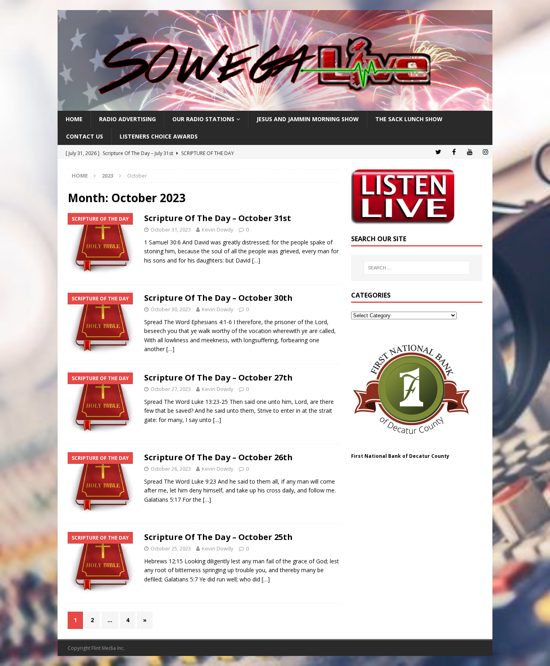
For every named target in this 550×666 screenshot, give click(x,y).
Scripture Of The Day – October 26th (218, 457)
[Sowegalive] (275, 106)
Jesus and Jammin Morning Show (307, 119)
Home (74, 119)
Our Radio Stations (203, 119)
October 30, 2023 (171, 309)
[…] (256, 260)
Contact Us (84, 136)
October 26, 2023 (171, 468)
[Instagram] (485, 152)
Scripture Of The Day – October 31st (217, 218)
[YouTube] (470, 152)
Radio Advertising (127, 119)
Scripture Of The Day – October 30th (218, 297)
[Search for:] (417, 268)
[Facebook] (454, 152)
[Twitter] (438, 152)
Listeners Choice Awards (159, 136)
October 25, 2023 (171, 548)
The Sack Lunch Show (408, 119)
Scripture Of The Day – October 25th (218, 537)
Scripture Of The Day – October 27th (218, 377)
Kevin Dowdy (218, 229)
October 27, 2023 (171, 389)
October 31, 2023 (171, 229)
